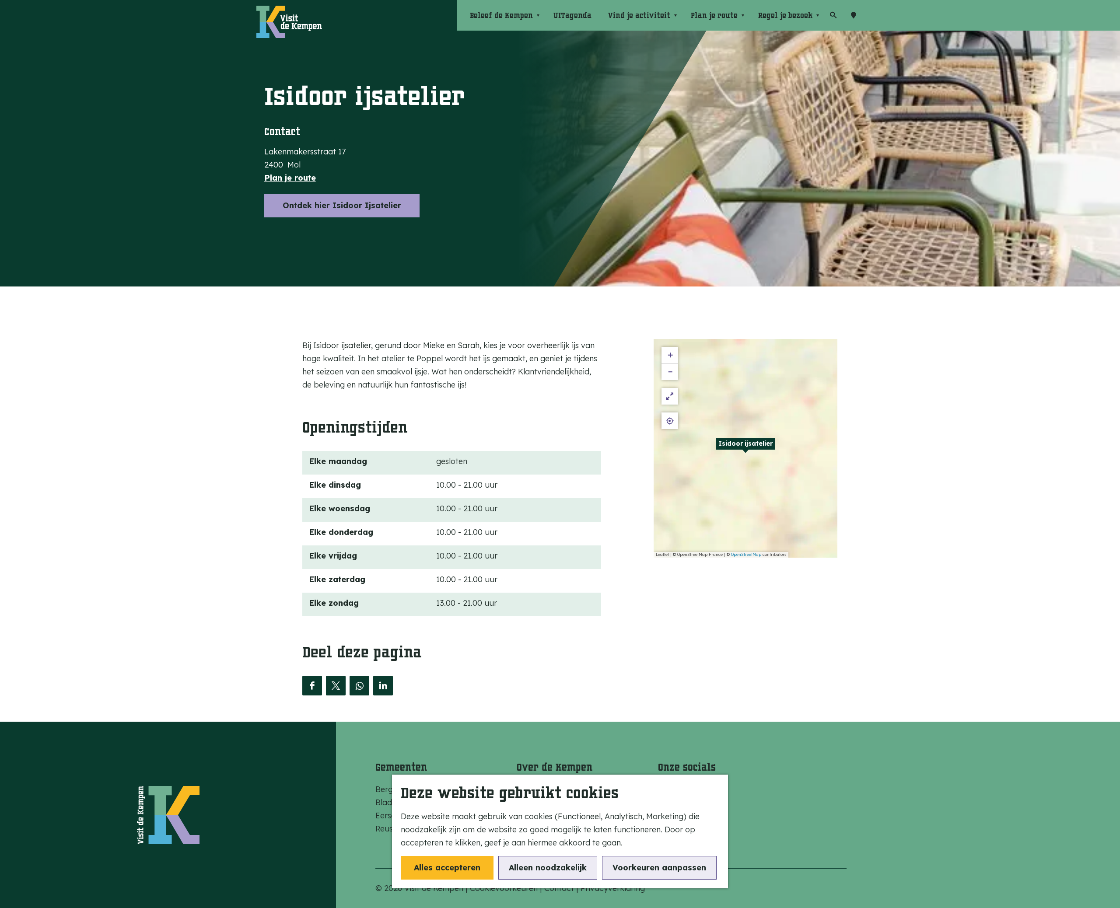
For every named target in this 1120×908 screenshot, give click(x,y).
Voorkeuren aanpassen (659, 868)
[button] (745, 448)
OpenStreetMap (746, 554)
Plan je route (290, 178)
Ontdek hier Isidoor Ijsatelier (342, 205)
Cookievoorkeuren (504, 888)
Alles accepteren (447, 868)
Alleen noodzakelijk (548, 868)
